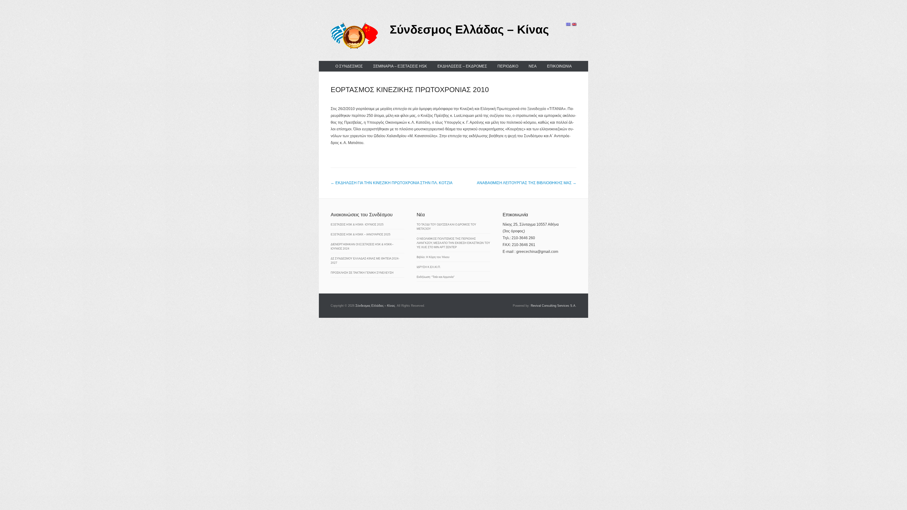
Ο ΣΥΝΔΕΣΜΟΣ (349, 66)
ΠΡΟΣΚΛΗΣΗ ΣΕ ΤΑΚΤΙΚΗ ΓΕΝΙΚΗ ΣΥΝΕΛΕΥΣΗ (362, 272)
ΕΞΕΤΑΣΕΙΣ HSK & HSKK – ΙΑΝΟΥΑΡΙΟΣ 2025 (360, 234)
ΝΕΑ (533, 66)
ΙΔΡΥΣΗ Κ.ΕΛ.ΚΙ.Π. (429, 267)
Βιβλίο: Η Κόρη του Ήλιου (433, 257)
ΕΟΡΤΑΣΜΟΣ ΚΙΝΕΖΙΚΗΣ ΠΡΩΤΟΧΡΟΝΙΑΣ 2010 (410, 90)
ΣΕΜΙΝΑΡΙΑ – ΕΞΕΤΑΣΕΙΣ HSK (400, 66)
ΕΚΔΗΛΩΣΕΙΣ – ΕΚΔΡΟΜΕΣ (462, 66)
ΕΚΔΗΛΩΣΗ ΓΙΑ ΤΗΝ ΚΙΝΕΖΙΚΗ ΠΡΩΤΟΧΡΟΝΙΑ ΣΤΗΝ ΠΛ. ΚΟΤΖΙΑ (392, 183)
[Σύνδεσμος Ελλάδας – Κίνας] (354, 35)
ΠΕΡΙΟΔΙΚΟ (507, 66)
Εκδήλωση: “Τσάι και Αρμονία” (435, 277)
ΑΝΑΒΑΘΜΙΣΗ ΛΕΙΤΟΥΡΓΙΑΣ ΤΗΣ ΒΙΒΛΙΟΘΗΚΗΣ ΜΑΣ (526, 183)
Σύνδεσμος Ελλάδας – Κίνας (469, 29)
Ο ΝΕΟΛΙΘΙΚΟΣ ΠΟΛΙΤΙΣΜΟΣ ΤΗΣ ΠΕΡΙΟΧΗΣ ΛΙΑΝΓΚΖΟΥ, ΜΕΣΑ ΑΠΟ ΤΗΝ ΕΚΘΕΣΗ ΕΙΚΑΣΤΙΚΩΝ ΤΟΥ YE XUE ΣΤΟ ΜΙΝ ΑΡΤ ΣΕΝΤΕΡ (453, 243)
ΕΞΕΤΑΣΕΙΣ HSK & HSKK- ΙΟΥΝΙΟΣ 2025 (357, 224)
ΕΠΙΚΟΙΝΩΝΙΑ (559, 66)
